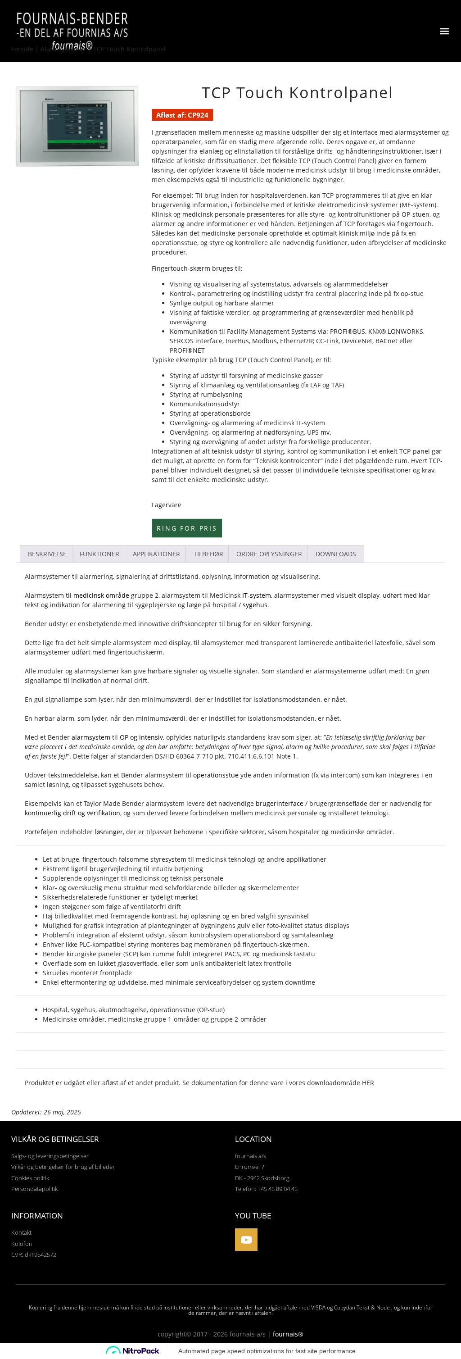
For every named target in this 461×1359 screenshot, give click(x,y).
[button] (444, 31)
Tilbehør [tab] (208, 554)
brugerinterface (279, 803)
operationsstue (174, 242)
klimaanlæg (217, 385)
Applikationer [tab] (156, 554)
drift (140, 680)
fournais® (288, 1334)
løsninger (109, 831)
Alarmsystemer (63, 49)
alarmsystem (132, 642)
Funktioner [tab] (99, 554)
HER (368, 1082)
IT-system (256, 595)
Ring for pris (187, 528)
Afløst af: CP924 (182, 114)
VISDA (318, 1307)
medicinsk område (101, 595)
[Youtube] (246, 1239)
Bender (36, 623)
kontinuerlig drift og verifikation (72, 813)
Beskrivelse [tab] (47, 554)
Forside (22, 49)
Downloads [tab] (336, 554)
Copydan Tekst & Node (362, 1307)
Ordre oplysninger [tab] (269, 554)
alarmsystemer (96, 671)
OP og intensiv (141, 737)
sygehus (255, 604)
